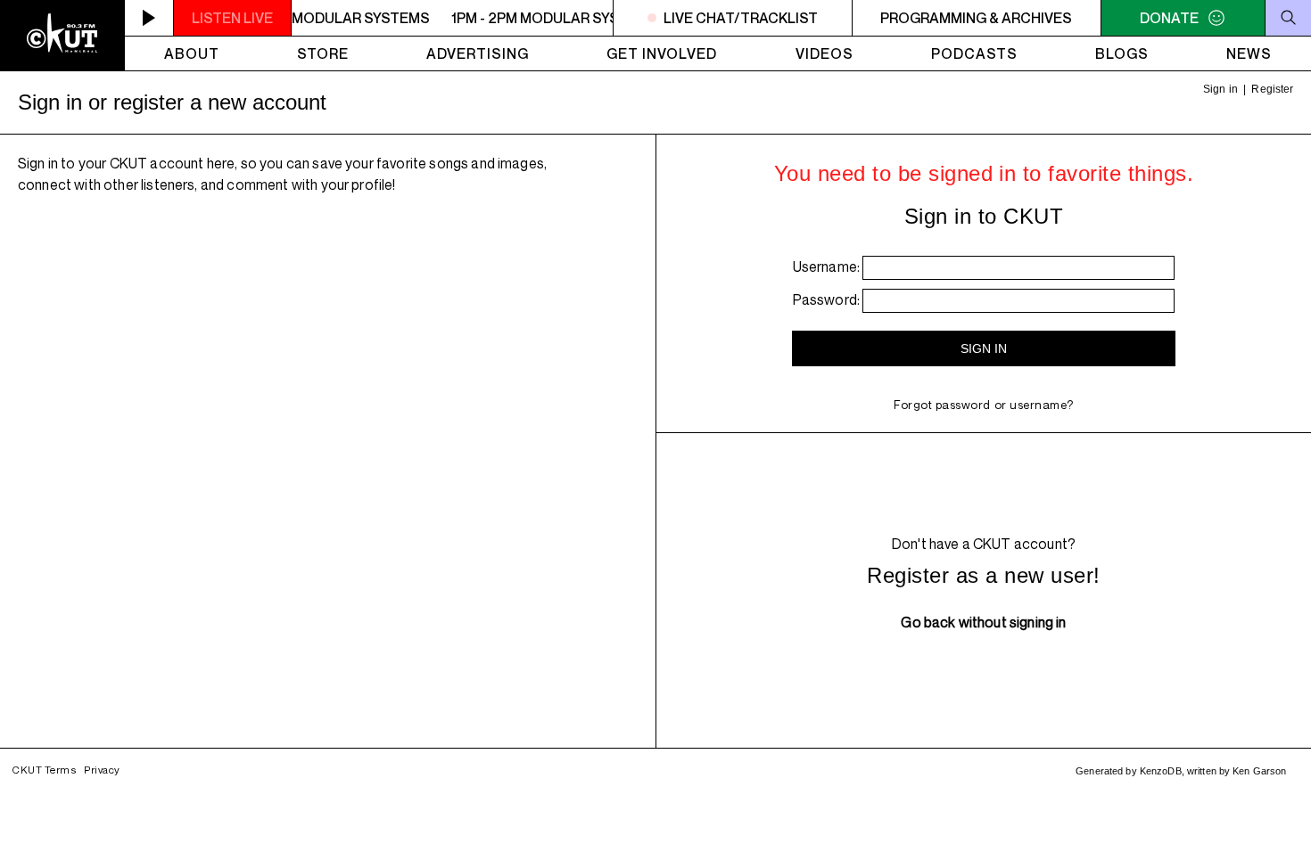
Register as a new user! (983, 575)
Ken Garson (1259, 771)
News (1249, 53)
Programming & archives (976, 18)
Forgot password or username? (984, 404)
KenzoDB (1161, 771)
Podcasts (974, 53)
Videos (824, 53)
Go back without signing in (983, 622)
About (191, 53)
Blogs (1122, 53)
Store (323, 53)
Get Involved (661, 53)
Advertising (477, 53)
